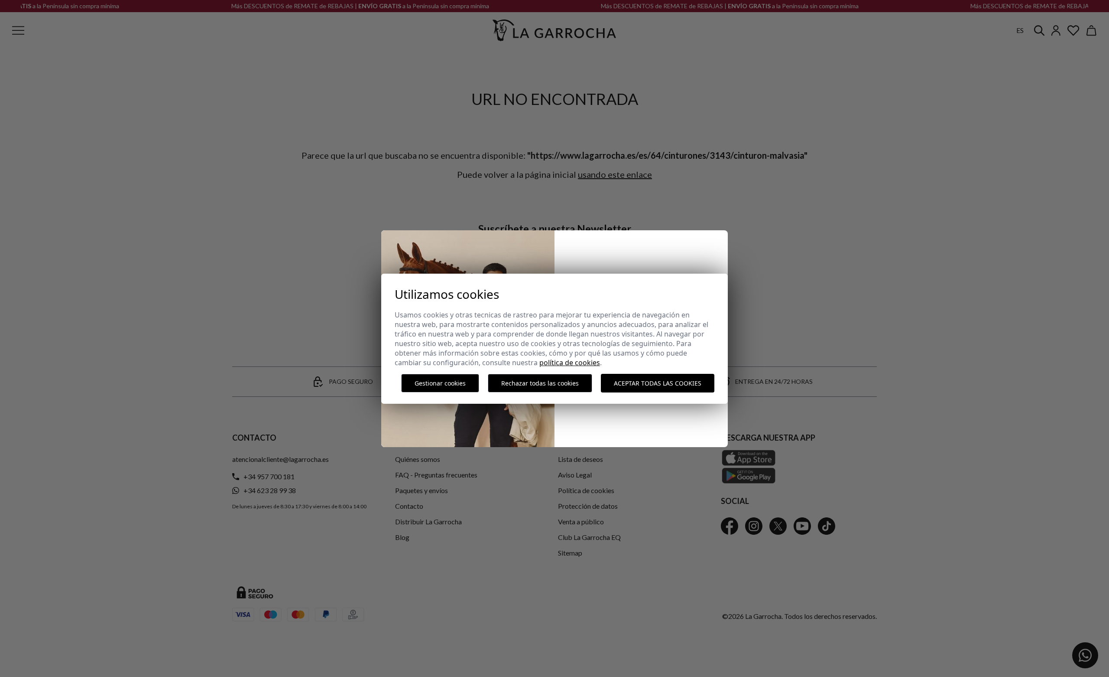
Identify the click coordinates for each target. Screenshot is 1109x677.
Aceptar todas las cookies (657, 383)
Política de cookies (569, 362)
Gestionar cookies (440, 383)
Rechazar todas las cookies (540, 383)
